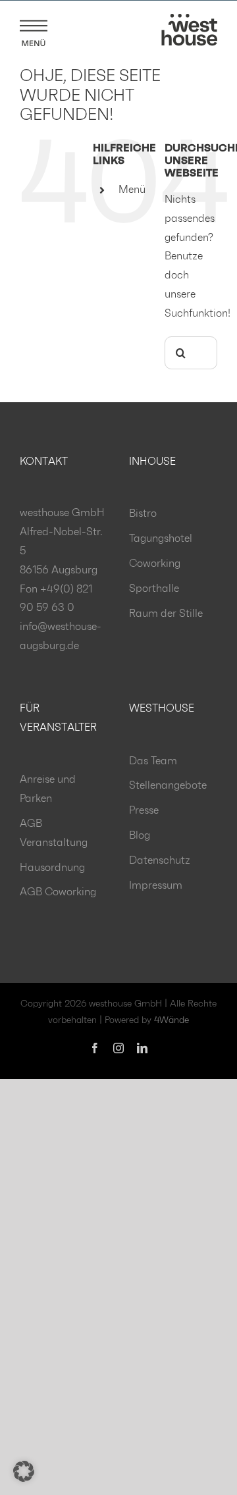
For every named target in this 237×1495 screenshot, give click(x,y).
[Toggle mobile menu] (33, 30)
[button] (23, 1471)
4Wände (171, 1020)
